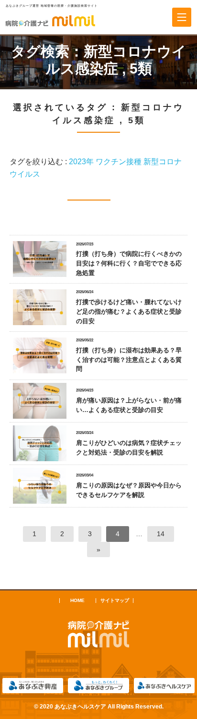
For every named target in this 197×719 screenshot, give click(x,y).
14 (160, 534)
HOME (77, 600)
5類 (141, 68)
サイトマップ (114, 600)
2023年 (81, 162)
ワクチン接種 (119, 162)
